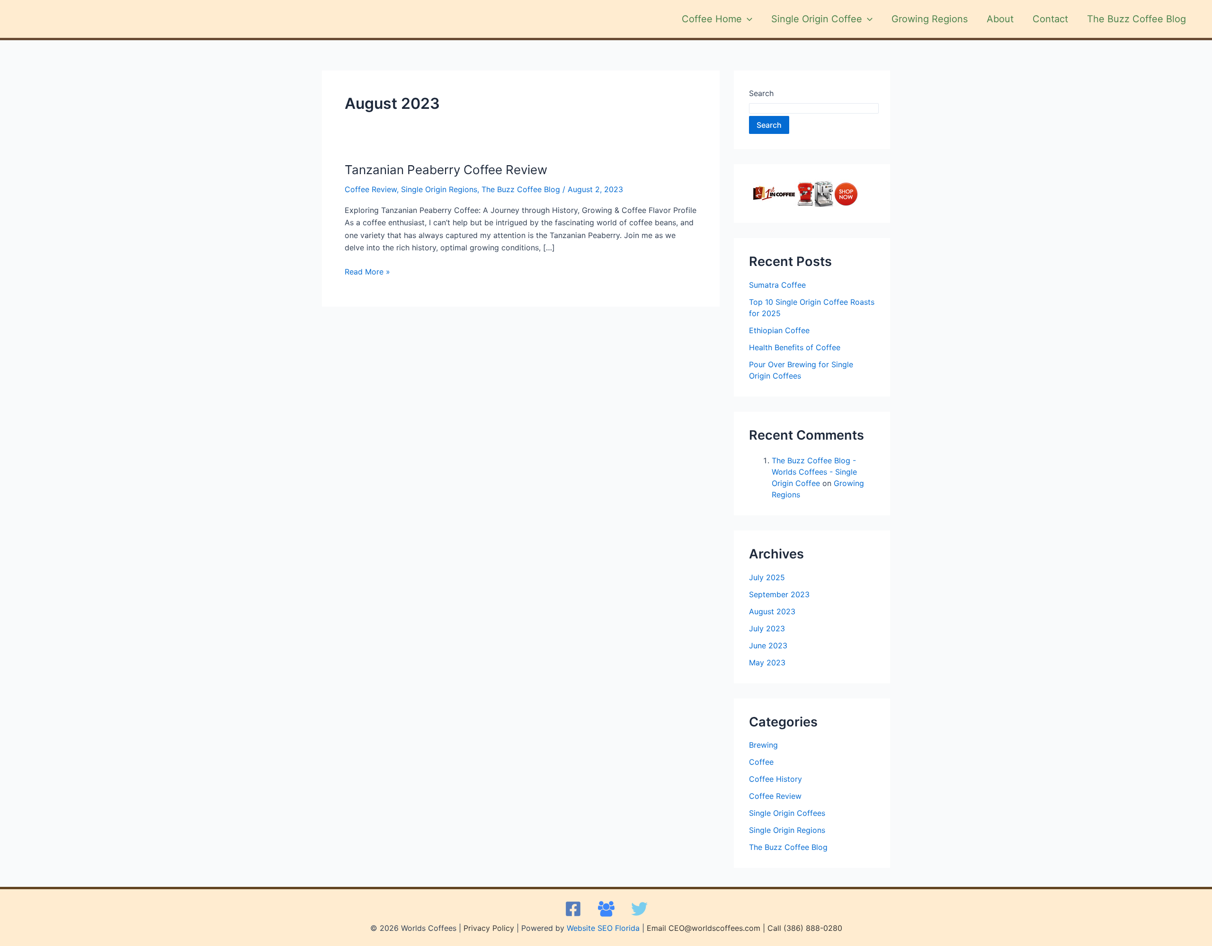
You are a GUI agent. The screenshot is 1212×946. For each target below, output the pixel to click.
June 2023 (768, 645)
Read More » (367, 270)
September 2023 (779, 594)
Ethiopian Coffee (779, 330)
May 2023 (767, 662)
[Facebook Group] (606, 909)
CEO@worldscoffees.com (714, 928)
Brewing (763, 745)
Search (761, 93)
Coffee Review (371, 189)
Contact (1050, 19)
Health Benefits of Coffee (794, 347)
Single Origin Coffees (787, 813)
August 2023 (772, 611)
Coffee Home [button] (712, 19)
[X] (639, 909)
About (1000, 19)
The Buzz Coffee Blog (1136, 19)
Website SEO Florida (603, 928)
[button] (747, 19)
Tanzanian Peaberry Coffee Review (446, 169)
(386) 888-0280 (813, 928)
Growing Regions (929, 19)
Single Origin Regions (439, 189)
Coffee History (775, 779)
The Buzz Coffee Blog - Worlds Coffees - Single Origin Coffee (814, 472)
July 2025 (767, 577)
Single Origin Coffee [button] (816, 19)
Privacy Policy (488, 928)
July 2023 (767, 628)
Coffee (761, 762)
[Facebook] (573, 909)
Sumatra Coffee (777, 285)
